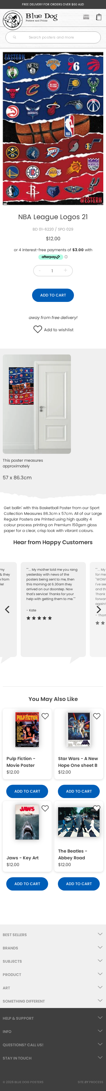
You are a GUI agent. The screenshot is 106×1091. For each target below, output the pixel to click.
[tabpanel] (53, 128)
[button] (39, 330)
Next (99, 607)
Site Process (90, 1082)
